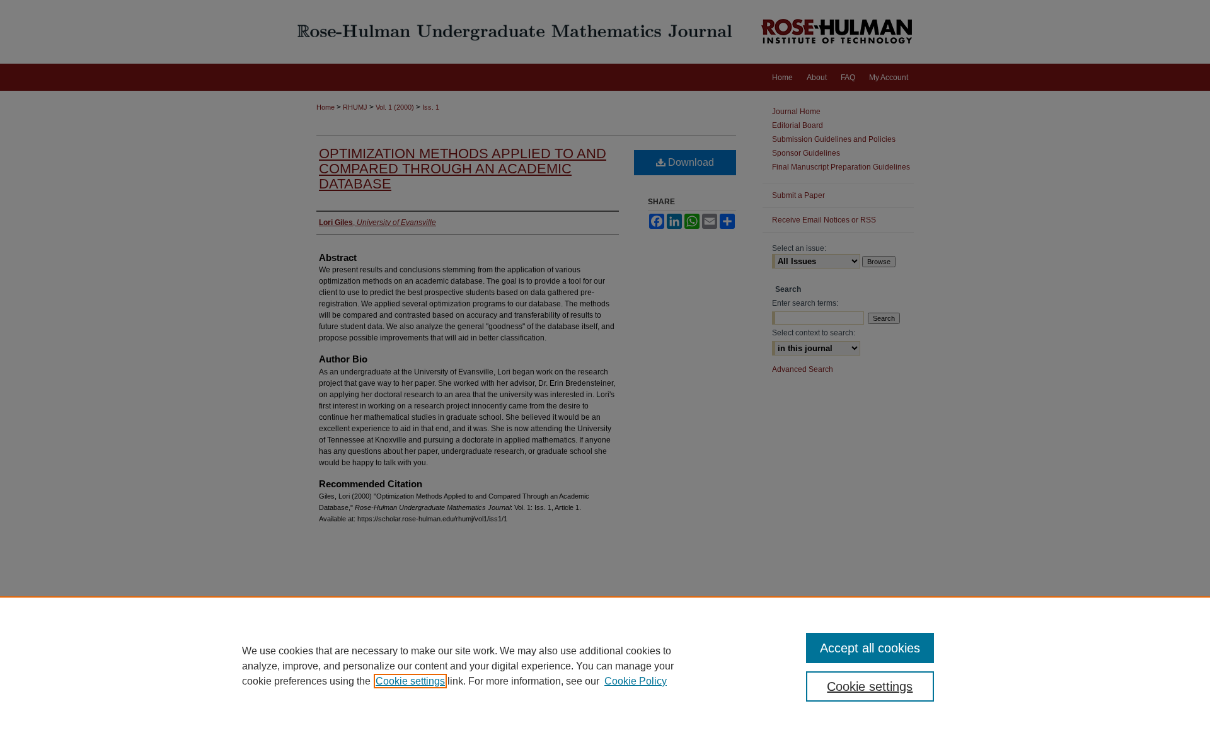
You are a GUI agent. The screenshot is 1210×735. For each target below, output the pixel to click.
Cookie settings (410, 681)
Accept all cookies (870, 648)
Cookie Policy (635, 681)
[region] (605, 665)
